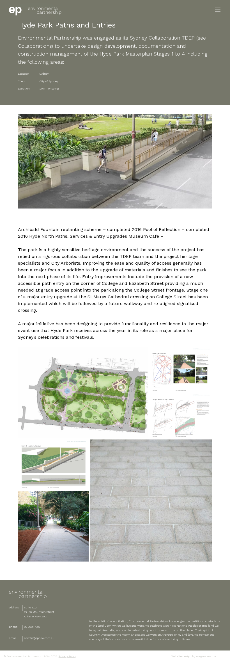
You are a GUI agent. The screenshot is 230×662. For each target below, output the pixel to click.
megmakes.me (205, 656)
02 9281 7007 (32, 626)
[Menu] (218, 10)
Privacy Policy (67, 656)
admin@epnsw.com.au (39, 638)
